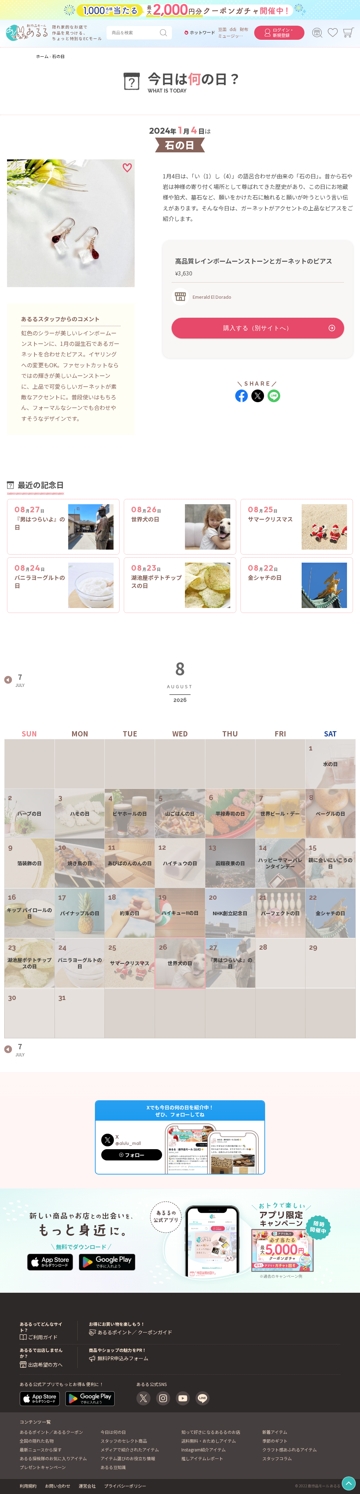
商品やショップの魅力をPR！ (117, 1350)
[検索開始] (165, 32)
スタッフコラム (277, 1458)
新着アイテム (274, 1432)
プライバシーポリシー (125, 1486)
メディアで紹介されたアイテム (130, 1449)
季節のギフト (275, 1441)
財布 (244, 29)
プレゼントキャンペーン (43, 1467)
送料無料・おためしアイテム (208, 1441)
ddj (233, 29)
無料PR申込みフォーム (122, 1358)
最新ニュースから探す (41, 1449)
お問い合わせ (57, 1486)
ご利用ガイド (43, 1337)
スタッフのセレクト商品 (124, 1441)
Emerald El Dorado (212, 296)
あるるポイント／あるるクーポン (51, 1432)
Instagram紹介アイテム (203, 1449)
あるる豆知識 (113, 1467)
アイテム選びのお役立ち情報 (128, 1458)
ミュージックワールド (230, 36)
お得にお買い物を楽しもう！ (117, 1324)
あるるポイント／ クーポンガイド (134, 1332)
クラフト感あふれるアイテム (289, 1449)
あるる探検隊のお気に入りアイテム (53, 1458)
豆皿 (222, 29)
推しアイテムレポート (202, 1458)
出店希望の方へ (45, 1364)
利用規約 (28, 1486)
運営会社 (87, 1486)
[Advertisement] (258, 433)
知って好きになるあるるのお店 (210, 1432)
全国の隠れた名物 (36, 1441)
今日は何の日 (113, 1432)
